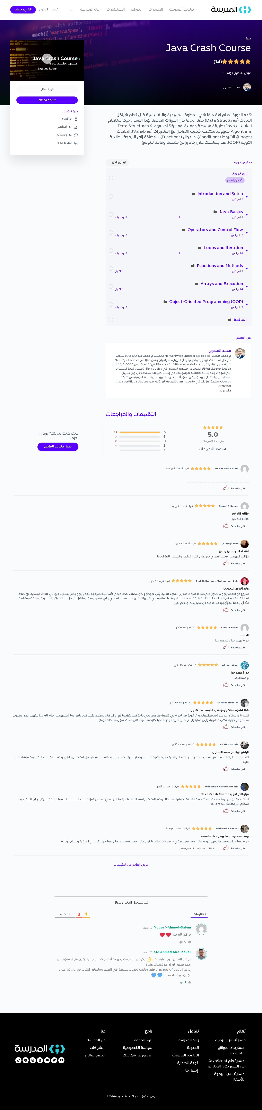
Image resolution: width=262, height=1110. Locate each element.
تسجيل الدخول (48, 9)
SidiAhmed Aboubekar (172, 952)
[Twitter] (54, 1060)
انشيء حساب (23, 9)
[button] (226, 488)
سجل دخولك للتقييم (58, 446)
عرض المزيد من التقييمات (131, 865)
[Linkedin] (40, 1060)
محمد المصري (220, 351)
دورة (248, 38)
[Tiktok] (18, 1060)
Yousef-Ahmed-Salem (172, 927)
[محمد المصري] (240, 353)
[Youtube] (47, 1060)
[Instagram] (33, 1060)
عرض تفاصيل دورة (238, 73)
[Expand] (247, 196)
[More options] (72, 10)
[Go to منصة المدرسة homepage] (231, 10)
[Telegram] (26, 1060)
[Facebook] (61, 1060)
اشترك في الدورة (47, 100)
